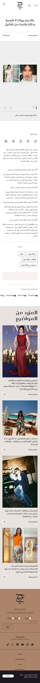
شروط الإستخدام (20, 659)
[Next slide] (4, 108)
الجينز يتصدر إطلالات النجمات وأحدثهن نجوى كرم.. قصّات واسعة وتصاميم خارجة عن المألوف (21, 513)
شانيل (21, 254)
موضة (27, 618)
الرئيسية (20, 654)
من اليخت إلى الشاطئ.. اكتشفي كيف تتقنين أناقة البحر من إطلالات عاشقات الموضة (20, 441)
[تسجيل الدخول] (29, 5)
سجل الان (8, 676)
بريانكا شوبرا (32, 254)
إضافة (8, 627)
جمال (16, 618)
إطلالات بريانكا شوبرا (29, 259)
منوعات (9, 618)
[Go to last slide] (10, 108)
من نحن (20, 664)
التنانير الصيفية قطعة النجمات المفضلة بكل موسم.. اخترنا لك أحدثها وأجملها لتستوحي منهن (21, 568)
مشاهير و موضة (33, 35)
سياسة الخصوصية (20, 669)
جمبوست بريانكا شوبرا (29, 265)
